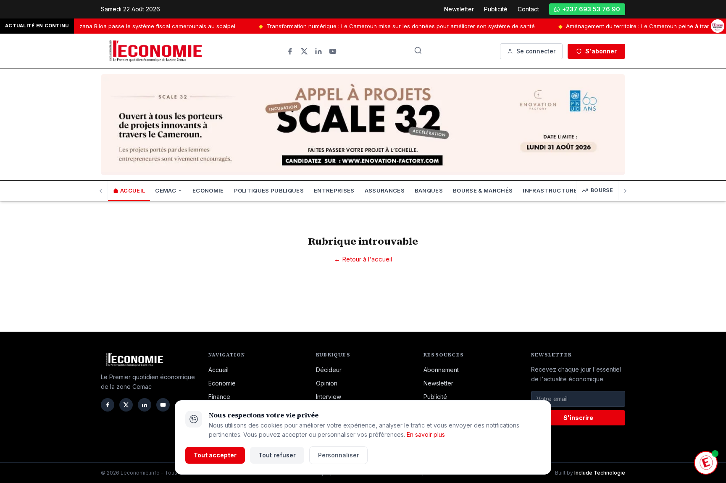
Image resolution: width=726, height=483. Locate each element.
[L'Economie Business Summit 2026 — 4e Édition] (717, 26)
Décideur (329, 369)
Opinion (326, 383)
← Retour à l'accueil (363, 259)
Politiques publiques (269, 190)
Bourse (602, 190)
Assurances (385, 190)
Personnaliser (338, 455)
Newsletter (459, 9)
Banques (429, 190)
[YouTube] (333, 51)
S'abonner (601, 51)
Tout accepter (215, 455)
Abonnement (441, 369)
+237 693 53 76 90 (591, 9)
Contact (528, 9)
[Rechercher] (418, 50)
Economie (208, 190)
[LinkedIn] (318, 51)
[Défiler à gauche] (101, 191)
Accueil (132, 190)
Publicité (496, 9)
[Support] (706, 463)
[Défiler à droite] (625, 191)
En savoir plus (426, 434)
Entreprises (334, 190)
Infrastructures (552, 190)
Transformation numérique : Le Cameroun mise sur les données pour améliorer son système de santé (383, 26)
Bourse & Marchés (483, 190)
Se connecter (535, 51)
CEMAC (165, 190)
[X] (304, 51)
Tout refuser (277, 455)
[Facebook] (290, 51)
